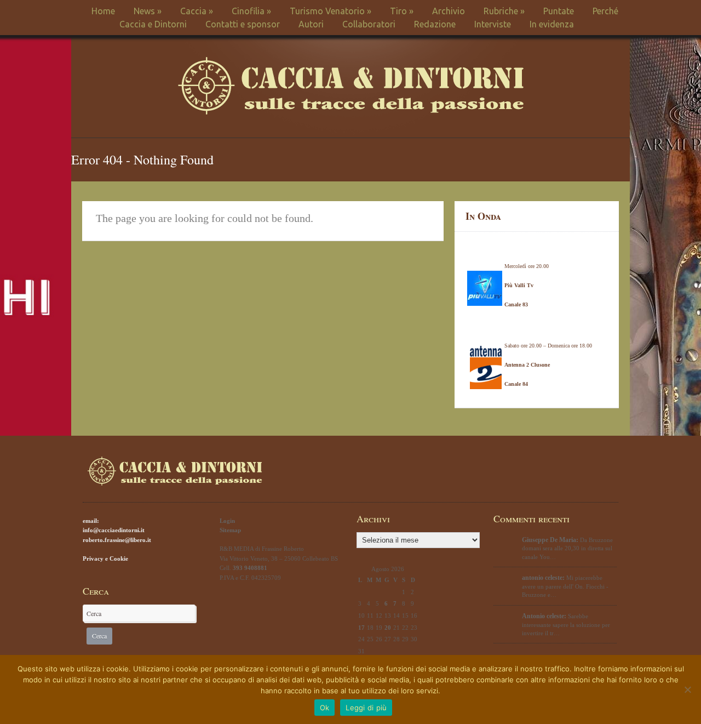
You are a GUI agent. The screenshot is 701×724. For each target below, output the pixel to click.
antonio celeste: (543, 578)
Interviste (492, 24)
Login (227, 520)
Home (103, 11)
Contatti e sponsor (242, 24)
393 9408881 (250, 568)
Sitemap (230, 530)
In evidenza (552, 24)
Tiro (401, 11)
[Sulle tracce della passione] (351, 112)
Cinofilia (251, 11)
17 (361, 627)
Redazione (435, 24)
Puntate (558, 11)
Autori (311, 24)
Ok (325, 707)
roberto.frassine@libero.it (117, 540)
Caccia (196, 11)
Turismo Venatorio (330, 11)
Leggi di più (366, 707)
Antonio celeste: (544, 616)
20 (387, 627)
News (148, 11)
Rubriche (504, 11)
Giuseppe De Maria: (550, 540)
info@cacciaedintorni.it (114, 530)
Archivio (448, 11)
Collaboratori (368, 24)
